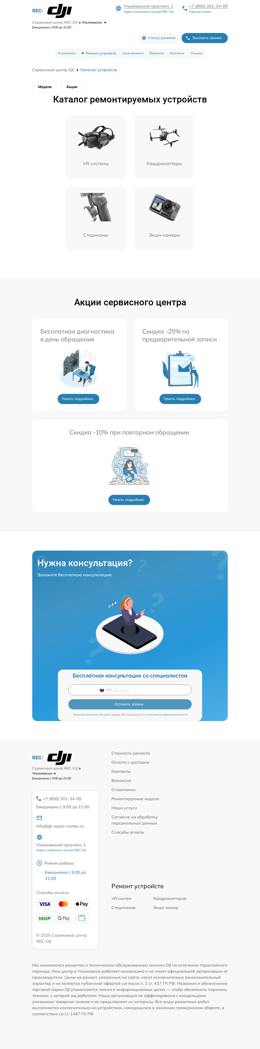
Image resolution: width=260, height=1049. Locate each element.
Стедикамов (123, 907)
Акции (71, 86)
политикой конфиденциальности (166, 714)
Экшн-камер (165, 907)
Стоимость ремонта (130, 753)
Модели (45, 86)
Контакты (177, 53)
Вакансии (157, 53)
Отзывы (196, 53)
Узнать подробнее (77, 398)
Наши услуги (124, 807)
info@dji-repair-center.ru (60, 826)
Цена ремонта (132, 53)
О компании (66, 53)
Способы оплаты (127, 832)
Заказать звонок (207, 38)
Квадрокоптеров (169, 898)
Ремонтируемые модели (135, 798)
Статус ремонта (161, 38)
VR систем (121, 898)
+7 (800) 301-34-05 (208, 6)
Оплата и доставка (130, 762)
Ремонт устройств (101, 53)
